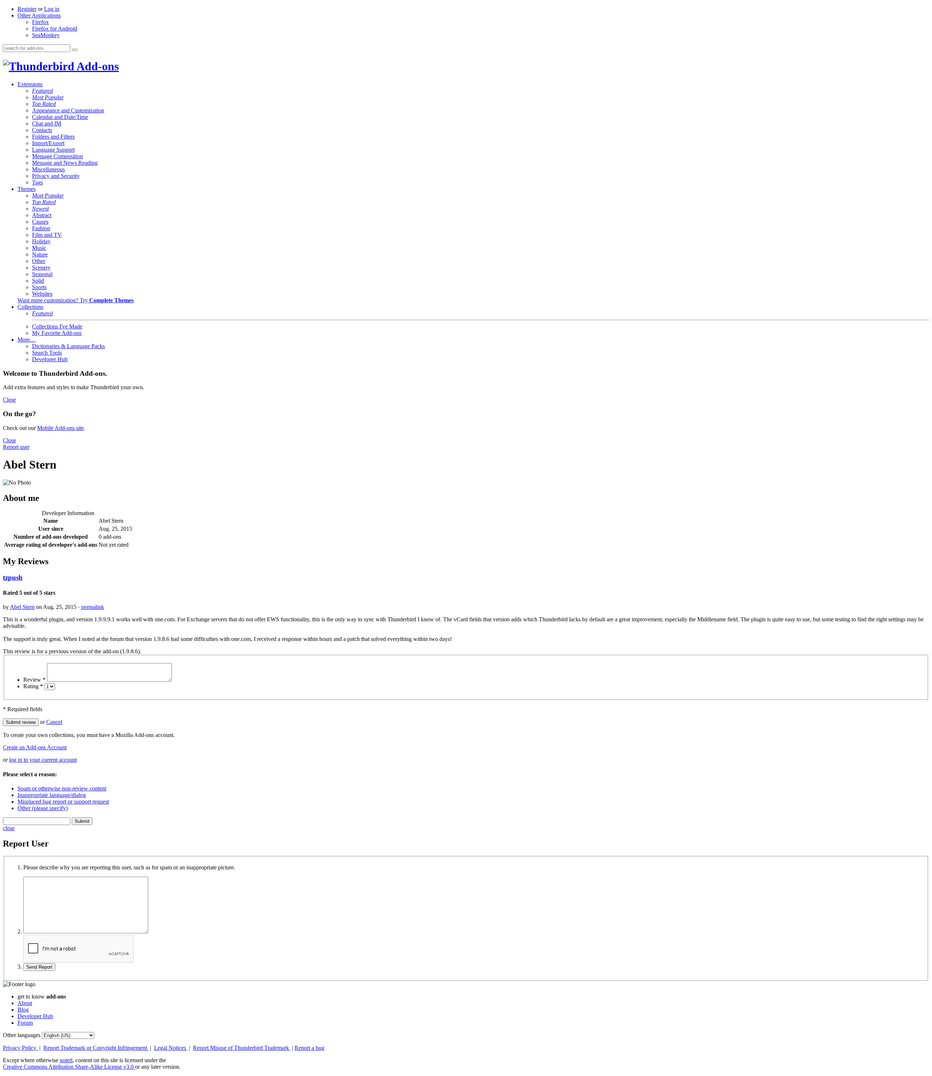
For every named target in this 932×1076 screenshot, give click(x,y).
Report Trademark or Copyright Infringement (96, 1048)
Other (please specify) (42, 808)
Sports (39, 287)
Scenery (41, 267)
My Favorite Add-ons (57, 333)
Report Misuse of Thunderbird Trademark (242, 1048)
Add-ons (96, 66)
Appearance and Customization (68, 110)
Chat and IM (46, 123)
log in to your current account (43, 760)
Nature (40, 254)
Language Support (53, 150)
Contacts (42, 130)
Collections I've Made (57, 326)
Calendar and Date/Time (60, 117)
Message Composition (57, 156)
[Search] (75, 50)
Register (26, 9)
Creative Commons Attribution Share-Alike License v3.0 (69, 1067)
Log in (51, 9)
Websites (42, 294)
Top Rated (44, 104)
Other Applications (39, 15)
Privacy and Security (56, 176)
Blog (23, 1010)
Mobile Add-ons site (60, 428)
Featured (42, 91)
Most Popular (48, 97)
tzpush (13, 577)
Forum (25, 1023)
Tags (37, 182)
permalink (92, 607)
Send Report (39, 967)
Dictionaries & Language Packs (68, 346)
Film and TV (47, 235)
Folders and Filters (53, 136)
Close (9, 399)
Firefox (40, 22)
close (9, 828)
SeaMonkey (46, 35)
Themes (26, 189)
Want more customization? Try (75, 300)
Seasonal (42, 274)
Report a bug (309, 1048)
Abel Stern (22, 607)
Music (39, 248)
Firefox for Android (54, 28)
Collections (30, 307)
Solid (38, 281)
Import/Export (48, 143)
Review (34, 680)
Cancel (54, 722)
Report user (16, 447)
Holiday (41, 241)
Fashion (41, 228)
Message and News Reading (65, 163)
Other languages (21, 1035)
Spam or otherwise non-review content (61, 788)
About (24, 1003)
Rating (33, 686)
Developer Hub (50, 359)
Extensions (30, 84)
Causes (40, 222)
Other (38, 261)
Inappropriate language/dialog (51, 795)
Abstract (41, 215)
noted (66, 1060)
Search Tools (47, 353)
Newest (40, 209)
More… (26, 339)
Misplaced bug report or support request (63, 801)
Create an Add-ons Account (35, 747)
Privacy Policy (20, 1048)
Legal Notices (170, 1048)
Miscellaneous (48, 169)
